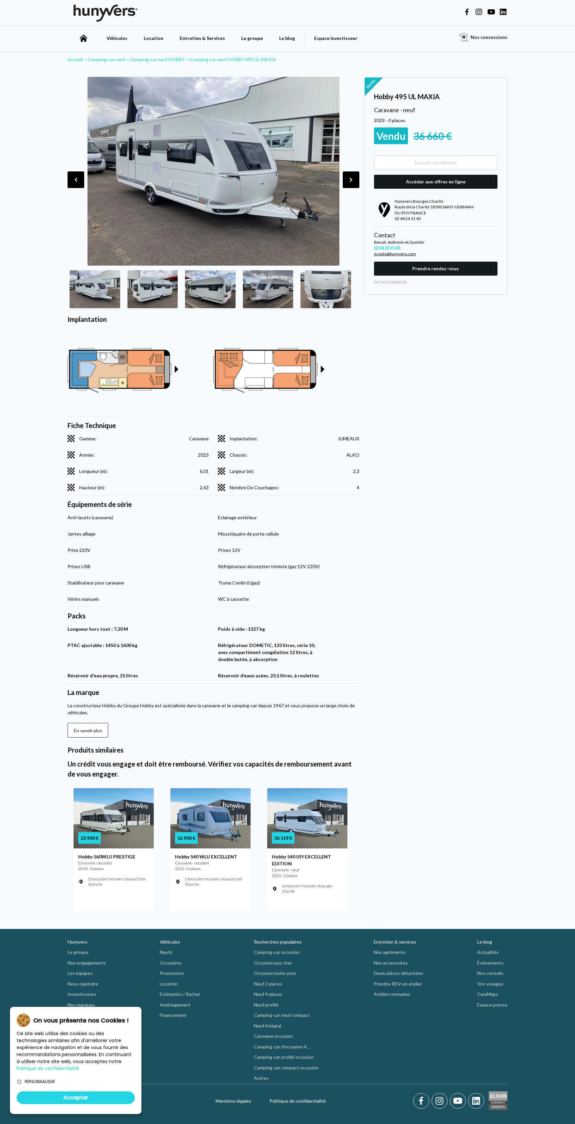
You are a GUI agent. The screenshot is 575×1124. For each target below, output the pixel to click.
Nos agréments (390, 952)
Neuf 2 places (268, 984)
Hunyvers (78, 942)
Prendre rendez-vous (435, 268)
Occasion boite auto (275, 973)
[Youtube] (459, 1101)
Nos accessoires (391, 963)
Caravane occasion (273, 1036)
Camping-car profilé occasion (284, 1057)
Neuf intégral (267, 1025)
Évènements (490, 963)
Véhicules (116, 38)
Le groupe (252, 38)
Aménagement (175, 1005)
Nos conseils (490, 973)
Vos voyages (490, 984)
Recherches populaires (277, 942)
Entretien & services (395, 942)
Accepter (75, 1097)
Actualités (488, 952)
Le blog (287, 38)
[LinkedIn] (476, 1101)
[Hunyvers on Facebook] (467, 12)
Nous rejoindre (83, 984)
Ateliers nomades (392, 994)
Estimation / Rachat (180, 994)
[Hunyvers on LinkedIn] (503, 12)
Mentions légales (233, 1101)
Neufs (166, 952)
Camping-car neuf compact (282, 1015)
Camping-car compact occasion (286, 1067)
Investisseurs (82, 994)
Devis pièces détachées (398, 973)
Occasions (171, 963)
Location (153, 38)
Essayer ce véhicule (436, 162)
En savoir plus (88, 730)
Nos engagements (87, 963)
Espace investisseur (335, 38)
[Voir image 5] (325, 289)
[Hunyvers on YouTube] (491, 12)
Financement (173, 1015)
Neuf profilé (266, 1005)
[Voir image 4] (268, 289)
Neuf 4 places (268, 994)
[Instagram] (441, 1101)
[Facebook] (422, 1101)
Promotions (172, 973)
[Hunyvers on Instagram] (479, 12)
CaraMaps (487, 994)
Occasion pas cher (273, 963)
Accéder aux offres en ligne (436, 181)
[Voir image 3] (210, 289)
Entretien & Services (202, 38)
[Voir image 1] (95, 289)
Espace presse (492, 1005)
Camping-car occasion (276, 952)
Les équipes (80, 973)
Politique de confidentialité (298, 1101)
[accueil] (83, 38)
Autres (261, 1078)
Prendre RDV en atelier (398, 984)
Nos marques (81, 1005)
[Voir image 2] (152, 289)
